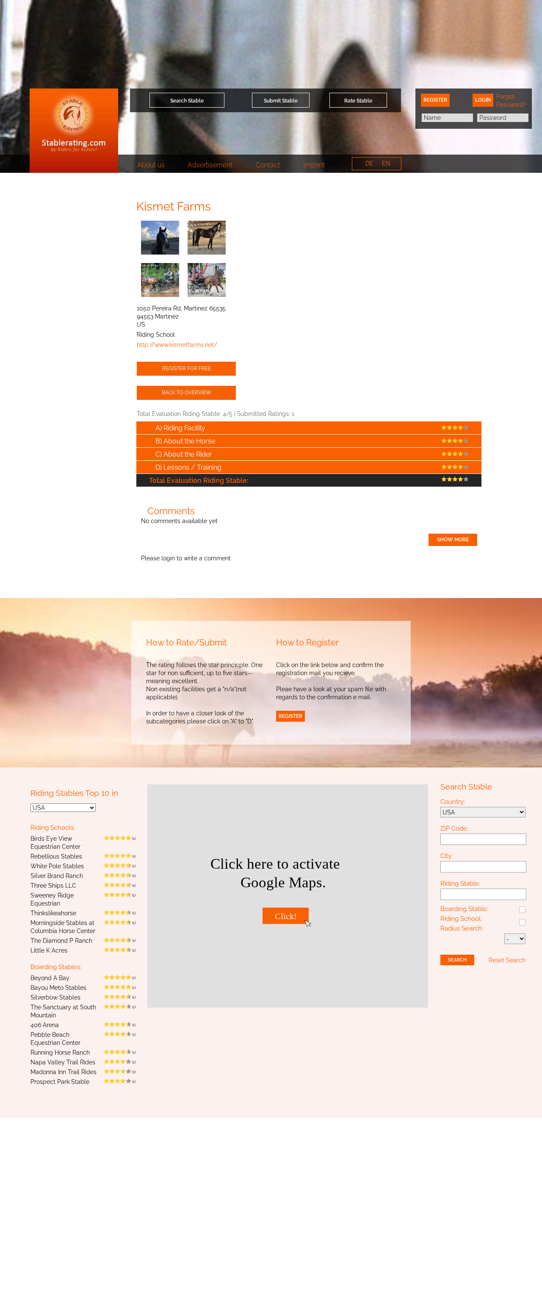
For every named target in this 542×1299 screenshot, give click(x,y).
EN (386, 163)
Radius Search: (461, 929)
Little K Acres (48, 950)
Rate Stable (358, 101)
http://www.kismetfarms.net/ (177, 344)
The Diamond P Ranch (61, 940)
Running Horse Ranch (60, 1052)
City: (446, 856)
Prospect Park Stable (59, 1081)
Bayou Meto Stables (58, 987)
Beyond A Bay (49, 978)
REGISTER (290, 716)
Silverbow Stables (55, 997)
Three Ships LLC (53, 885)
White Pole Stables (57, 866)
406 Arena (44, 1025)
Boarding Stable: (464, 909)
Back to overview (186, 393)
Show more (453, 540)
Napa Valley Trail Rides (62, 1062)
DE (369, 163)
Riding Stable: (460, 884)
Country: (452, 802)
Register (435, 100)
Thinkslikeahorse (53, 913)
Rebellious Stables (56, 856)
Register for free (186, 368)
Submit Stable (281, 101)
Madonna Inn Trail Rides (63, 1072)
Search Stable (187, 101)
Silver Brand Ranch (56, 875)
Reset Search (507, 960)
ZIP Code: (454, 829)
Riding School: (461, 919)
